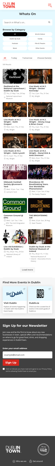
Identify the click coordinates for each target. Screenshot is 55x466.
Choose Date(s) (44, 58)
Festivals (15, 43)
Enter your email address (15, 348)
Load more (27, 270)
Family (40, 39)
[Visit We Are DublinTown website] (43, 449)
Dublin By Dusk (15, 39)
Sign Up (10, 362)
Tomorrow (27, 58)
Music (15, 48)
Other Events (40, 48)
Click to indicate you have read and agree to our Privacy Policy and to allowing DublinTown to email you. (29, 370)
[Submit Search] (49, 22)
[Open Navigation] (49, 5)
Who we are (21, 461)
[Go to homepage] (13, 449)
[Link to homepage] (9, 5)
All (15, 34)
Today (14, 58)
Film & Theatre (40, 43)
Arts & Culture (40, 34)
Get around (38, 461)
